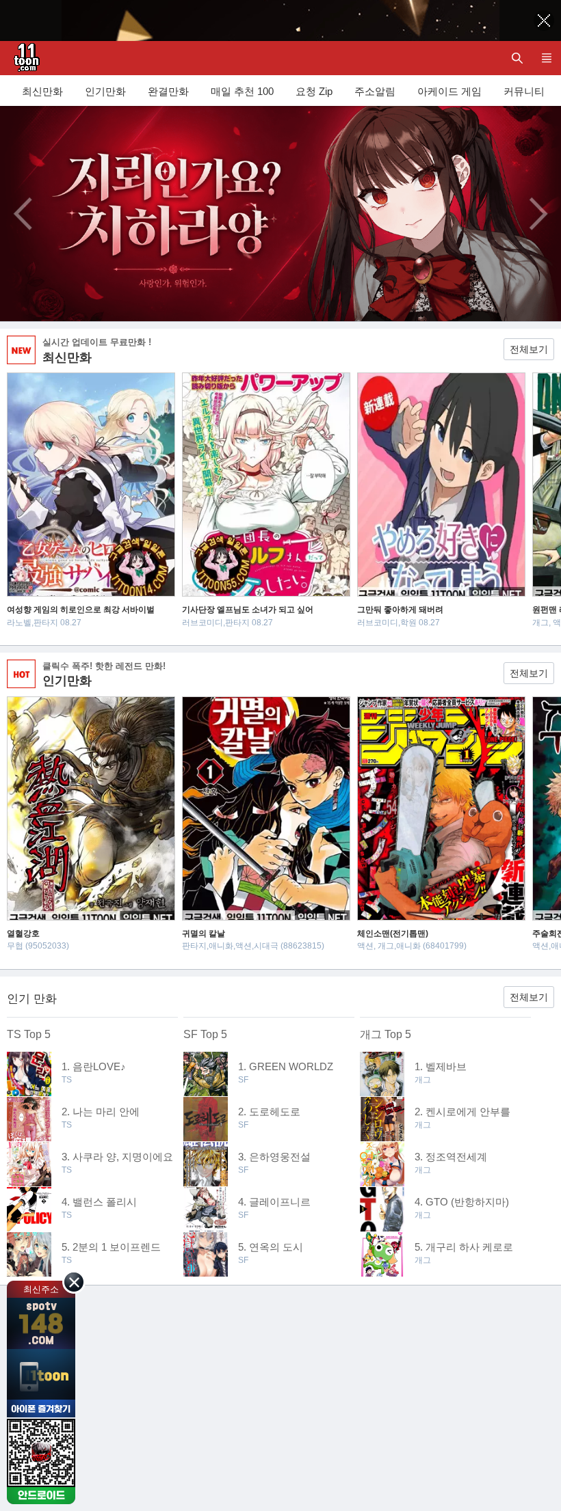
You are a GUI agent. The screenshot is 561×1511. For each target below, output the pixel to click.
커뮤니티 (524, 91)
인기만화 (105, 91)
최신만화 (42, 91)
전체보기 (529, 349)
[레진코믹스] (24, 58)
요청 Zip (314, 91)
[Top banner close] (544, 20)
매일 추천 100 (242, 91)
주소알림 (374, 91)
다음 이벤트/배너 (538, 214)
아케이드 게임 (449, 91)
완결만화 (168, 91)
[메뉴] (546, 58)
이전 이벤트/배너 (22, 214)
